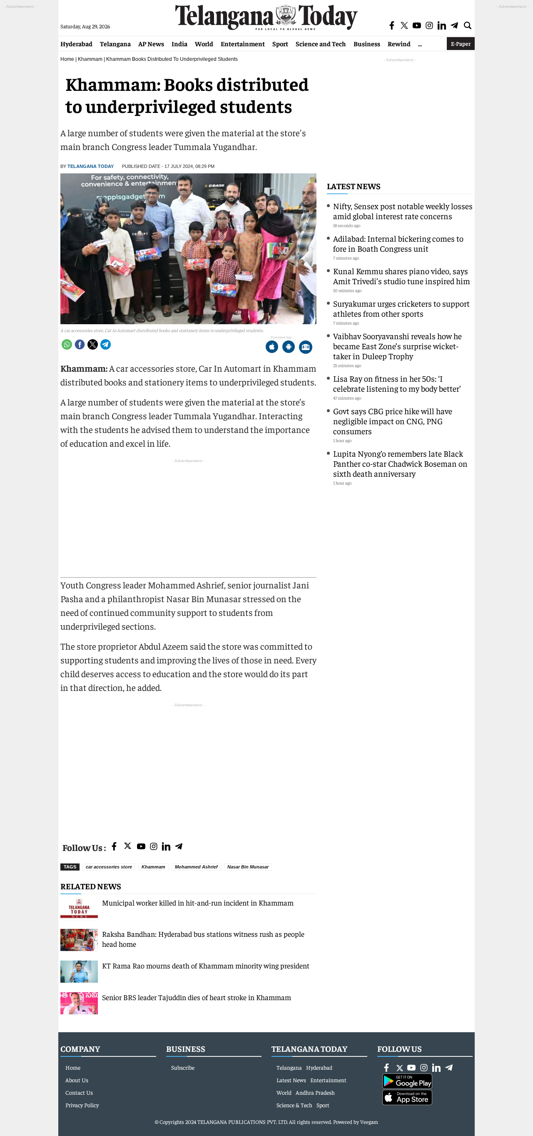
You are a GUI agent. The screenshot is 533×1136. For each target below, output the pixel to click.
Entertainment (243, 43)
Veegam (369, 1121)
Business (367, 43)
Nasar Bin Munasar (248, 866)
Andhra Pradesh (315, 1092)
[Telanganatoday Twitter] (127, 847)
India (179, 43)
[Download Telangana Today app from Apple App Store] (272, 347)
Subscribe (182, 1067)
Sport (280, 43)
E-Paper (461, 43)
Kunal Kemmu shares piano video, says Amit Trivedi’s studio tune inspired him (401, 275)
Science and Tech (321, 43)
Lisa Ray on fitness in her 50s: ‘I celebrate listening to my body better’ (397, 383)
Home (67, 59)
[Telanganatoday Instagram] (153, 847)
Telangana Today (90, 166)
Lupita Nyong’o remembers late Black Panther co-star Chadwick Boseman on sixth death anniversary (400, 463)
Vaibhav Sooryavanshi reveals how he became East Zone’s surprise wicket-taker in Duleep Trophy (397, 345)
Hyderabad (76, 43)
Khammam (90, 59)
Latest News (354, 185)
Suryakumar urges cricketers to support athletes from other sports (401, 308)
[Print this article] (305, 347)
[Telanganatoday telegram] (178, 847)
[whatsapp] (67, 344)
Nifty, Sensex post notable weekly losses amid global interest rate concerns (403, 210)
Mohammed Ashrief (196, 866)
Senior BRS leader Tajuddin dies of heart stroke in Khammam (196, 997)
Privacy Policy (82, 1104)
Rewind (399, 43)
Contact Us (79, 1092)
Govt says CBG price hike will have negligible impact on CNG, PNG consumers (392, 420)
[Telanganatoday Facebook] (114, 847)
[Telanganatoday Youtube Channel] (141, 847)
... (420, 43)
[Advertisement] (188, 767)
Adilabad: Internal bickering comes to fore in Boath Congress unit (398, 243)
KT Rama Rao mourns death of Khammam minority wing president (205, 965)
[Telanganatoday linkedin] (166, 847)
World (204, 43)
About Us (76, 1079)
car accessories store (109, 866)
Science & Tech (294, 1104)
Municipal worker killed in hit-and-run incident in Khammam (198, 902)
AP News (151, 43)
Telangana (115, 43)
